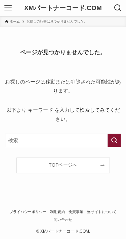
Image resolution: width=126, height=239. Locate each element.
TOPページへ (63, 165)
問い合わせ (63, 219)
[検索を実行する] (114, 140)
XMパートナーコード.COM (63, 8)
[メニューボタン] (8, 8)
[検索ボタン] (118, 8)
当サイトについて (102, 212)
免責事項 (76, 212)
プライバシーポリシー (27, 212)
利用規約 (57, 212)
